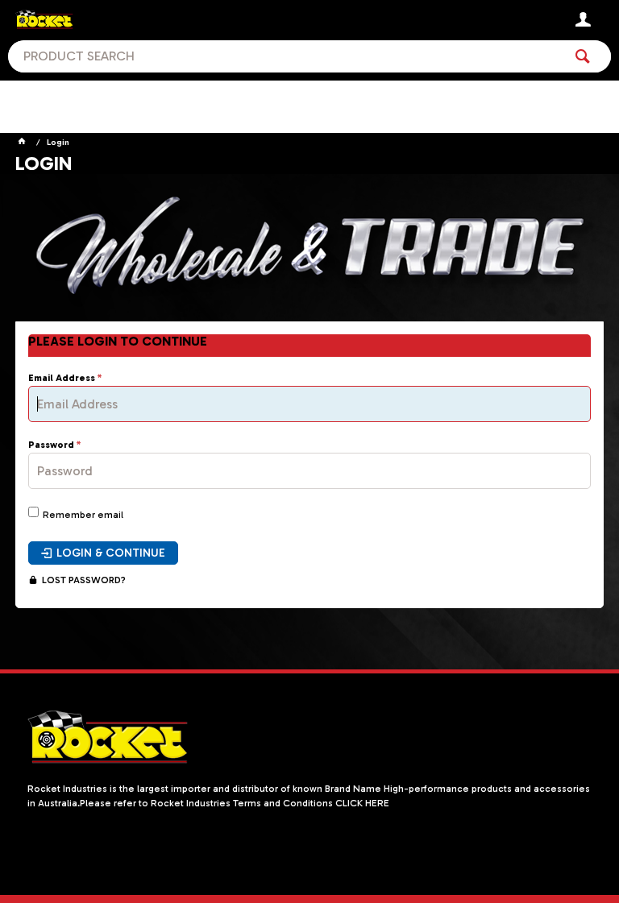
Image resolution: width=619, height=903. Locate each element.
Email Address (61, 378)
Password (51, 445)
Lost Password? (84, 580)
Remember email (83, 514)
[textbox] (285, 56)
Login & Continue (110, 553)
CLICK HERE (362, 803)
